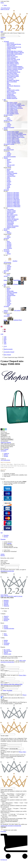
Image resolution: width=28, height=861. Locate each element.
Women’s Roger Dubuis (13, 74)
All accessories (7, 262)
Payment (6, 456)
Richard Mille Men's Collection (14, 51)
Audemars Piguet (11, 176)
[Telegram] (6, 429)
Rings (8, 241)
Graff (8, 117)
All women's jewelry (9, 149)
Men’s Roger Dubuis (12, 73)
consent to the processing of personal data (11, 825)
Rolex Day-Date (11, 45)
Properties (6, 535)
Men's (8, 160)
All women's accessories (10, 156)
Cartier (8, 123)
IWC (8, 188)
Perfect (16, 802)
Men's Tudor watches (12, 109)
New (8, 163)
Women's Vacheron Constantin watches (16, 134)
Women (9, 84)
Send (2, 676)
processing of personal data (7, 571)
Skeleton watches (11, 227)
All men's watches (8, 115)
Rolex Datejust (10, 42)
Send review (4, 572)
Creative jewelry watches (13, 90)
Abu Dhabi (9, 690)
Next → (6, 798)
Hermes (9, 155)
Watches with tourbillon (13, 226)
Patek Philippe (10, 174)
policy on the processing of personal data (13, 661)
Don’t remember (13, 815)
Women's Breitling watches (13, 142)
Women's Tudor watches (13, 138)
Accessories (7, 251)
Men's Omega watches (12, 112)
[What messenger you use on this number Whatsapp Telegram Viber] (11, 685)
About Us (6, 616)
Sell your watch (11, 165)
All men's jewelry (8, 120)
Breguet (9, 169)
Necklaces (9, 248)
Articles (2, 554)
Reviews (6, 536)
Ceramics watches (11, 210)
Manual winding (11, 216)
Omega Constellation (12, 61)
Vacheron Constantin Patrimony (14, 66)
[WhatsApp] (4, 429)
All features (3, 450)
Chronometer (10, 224)
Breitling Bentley (11, 95)
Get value (3, 827)
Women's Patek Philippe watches (15, 135)
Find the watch (7, 654)
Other (21, 797)
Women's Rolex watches (13, 131)
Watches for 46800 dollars (13, 202)
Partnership (6, 619)
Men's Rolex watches (12, 102)
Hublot (8, 178)
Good (21, 802)
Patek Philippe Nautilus (12, 62)
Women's (9, 162)
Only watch (23, 808)
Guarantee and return (9, 628)
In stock (9, 49)
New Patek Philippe (12, 65)
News (5, 633)
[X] (1, 429)
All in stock (6, 316)
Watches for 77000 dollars (13, 203)
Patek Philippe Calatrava (13, 63)
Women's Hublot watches (13, 140)
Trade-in (9, 166)
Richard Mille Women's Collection (15, 52)
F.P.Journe (15, 284)
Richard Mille (10, 171)
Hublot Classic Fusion (12, 56)
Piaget (8, 185)
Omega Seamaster (11, 58)
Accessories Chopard (9, 352)
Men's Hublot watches (12, 110)
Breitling (9, 181)
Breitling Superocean (12, 98)
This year (4, 814)
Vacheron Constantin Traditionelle (15, 67)
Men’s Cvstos (10, 79)
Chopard (9, 124)
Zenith (8, 187)
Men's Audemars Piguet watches (15, 108)
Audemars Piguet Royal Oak (14, 47)
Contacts (6, 617)
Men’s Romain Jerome (12, 70)
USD (2, 334)
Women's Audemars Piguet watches (15, 137)
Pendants (9, 246)
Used (26, 802)
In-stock (9, 159)
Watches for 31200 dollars (13, 201)
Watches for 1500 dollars (13, 192)
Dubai (5, 5)
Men (8, 83)
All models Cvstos (11, 77)
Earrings (9, 242)
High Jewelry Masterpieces (13, 85)
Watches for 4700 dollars (13, 196)
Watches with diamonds (13, 219)
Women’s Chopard (11, 92)
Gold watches (10, 209)
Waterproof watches (12, 220)
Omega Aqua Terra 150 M (13, 59)
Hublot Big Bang (11, 55)
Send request (4, 700)
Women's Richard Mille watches (15, 133)
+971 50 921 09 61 (5, 8)
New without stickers (7, 802)
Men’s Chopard (10, 91)
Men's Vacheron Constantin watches (16, 105)
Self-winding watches (12, 214)
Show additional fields (6, 684)
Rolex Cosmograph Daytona (14, 44)
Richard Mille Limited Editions (14, 54)
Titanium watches (11, 212)
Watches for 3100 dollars (13, 195)
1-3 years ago (12, 814)
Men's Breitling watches (13, 113)
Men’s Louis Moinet (12, 81)
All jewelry (6, 249)
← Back (3, 804)
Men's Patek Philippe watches (14, 106)
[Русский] (5, 331)
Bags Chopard (7, 354)
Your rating (3, 562)
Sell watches (17, 310)
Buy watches (7, 649)
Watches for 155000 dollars (13, 206)
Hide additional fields (17, 684)
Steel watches (10, 213)
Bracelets (9, 245)
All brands (6, 41)
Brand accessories (8, 349)
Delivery (6, 454)
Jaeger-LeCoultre (14, 797)
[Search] (19, 36)
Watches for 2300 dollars (13, 194)
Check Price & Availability (7, 439)
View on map (3, 469)
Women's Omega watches (13, 141)
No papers (16, 808)
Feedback (3, 37)
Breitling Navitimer (11, 97)
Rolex (8, 170)
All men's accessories (9, 127)
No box (10, 808)
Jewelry (6, 230)
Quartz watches (10, 217)
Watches (6, 158)
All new (6, 276)
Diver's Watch (10, 221)
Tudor (8, 177)
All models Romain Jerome (13, 72)
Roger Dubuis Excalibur (13, 76)
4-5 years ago (20, 814)
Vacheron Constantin (12, 173)
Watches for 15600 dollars (13, 199)
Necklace (9, 244)
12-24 (5, 346)
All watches (7, 228)
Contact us (6, 453)
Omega (8, 126)
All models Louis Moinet (13, 80)
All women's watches (9, 144)
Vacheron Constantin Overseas (14, 69)
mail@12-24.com (5, 9)
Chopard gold (10, 94)
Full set (4, 808)
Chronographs (10, 223)
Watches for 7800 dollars (13, 198)
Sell (5, 285)
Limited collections (11, 48)
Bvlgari (8, 119)
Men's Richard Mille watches (14, 104)
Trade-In (6, 310)
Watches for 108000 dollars (13, 205)
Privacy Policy (22, 675)
